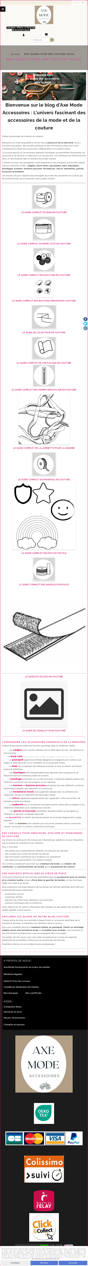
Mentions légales (13, 974)
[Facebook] (85, 319)
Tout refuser (44, 1263)
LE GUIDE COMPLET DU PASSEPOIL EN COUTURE (44, 479)
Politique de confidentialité (45, 1258)
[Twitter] (85, 324)
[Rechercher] (52, 40)
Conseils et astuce (14, 1024)
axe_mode (56, 1245)
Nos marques (11, 993)
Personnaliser (15, 1263)
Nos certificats (34, 993)
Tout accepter (73, 1263)
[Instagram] (85, 328)
